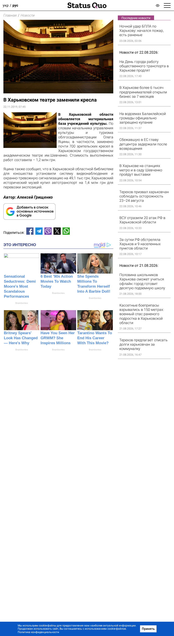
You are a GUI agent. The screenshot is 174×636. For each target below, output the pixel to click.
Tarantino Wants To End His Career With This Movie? (94, 338)
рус (15, 5)
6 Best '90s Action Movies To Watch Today (57, 281)
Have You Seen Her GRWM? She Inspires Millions (58, 338)
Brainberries (21, 303)
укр (6, 5)
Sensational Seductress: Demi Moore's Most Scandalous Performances (20, 286)
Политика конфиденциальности (38, 632)
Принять (148, 629)
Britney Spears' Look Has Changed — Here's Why (21, 338)
